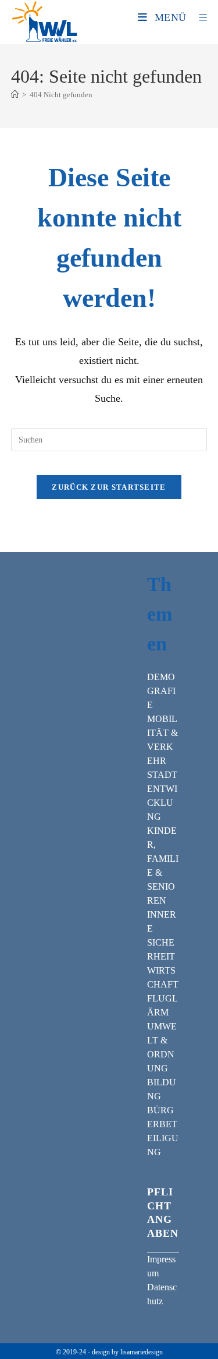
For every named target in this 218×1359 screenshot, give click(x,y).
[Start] (15, 94)
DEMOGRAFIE (161, 691)
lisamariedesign (141, 1352)
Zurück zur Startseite (109, 487)
